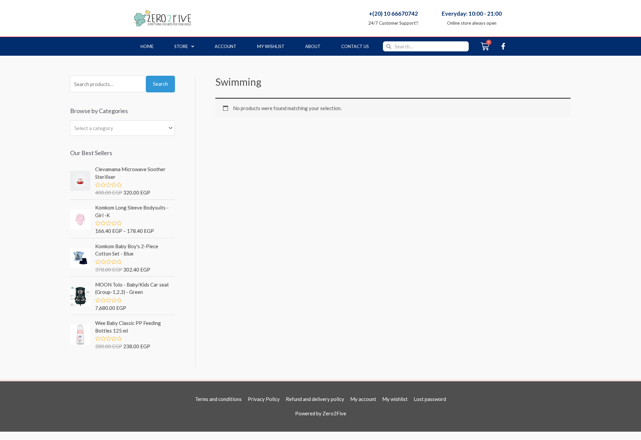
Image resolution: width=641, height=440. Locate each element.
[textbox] (119, 128)
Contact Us (355, 46)
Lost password (430, 399)
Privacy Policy (264, 399)
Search (160, 84)
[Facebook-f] (503, 46)
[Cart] (485, 46)
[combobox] (122, 128)
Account (225, 46)
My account (363, 399)
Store (181, 46)
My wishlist (270, 46)
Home (147, 46)
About (312, 46)
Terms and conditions (218, 399)
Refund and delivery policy (315, 399)
